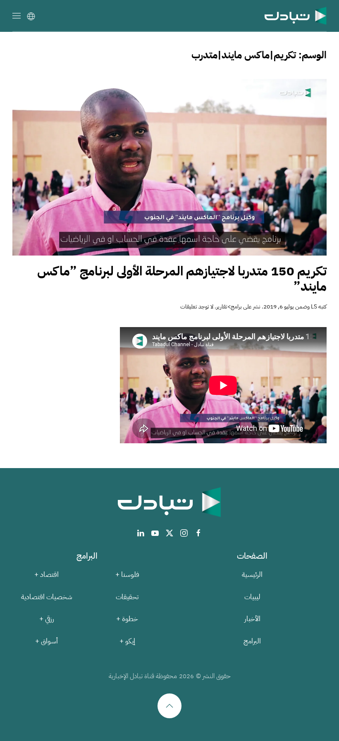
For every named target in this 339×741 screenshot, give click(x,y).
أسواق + (46, 641)
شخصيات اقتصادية (46, 597)
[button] (16, 15)
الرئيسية (252, 574)
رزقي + (46, 619)
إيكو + (127, 641)
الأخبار (252, 619)
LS (314, 306)
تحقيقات (127, 597)
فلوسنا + (127, 574)
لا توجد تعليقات (196, 306)
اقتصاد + (46, 574)
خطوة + (127, 619)
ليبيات (252, 597)
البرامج (252, 641)
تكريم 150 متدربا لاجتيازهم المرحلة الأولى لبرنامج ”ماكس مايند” (182, 279)
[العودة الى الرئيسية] (296, 15)
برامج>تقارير (229, 306)
